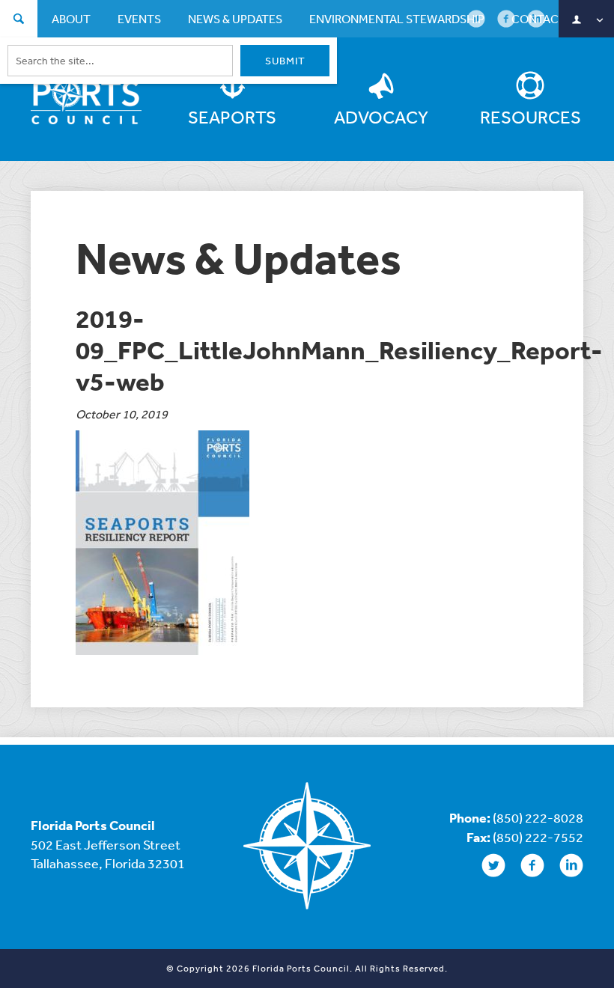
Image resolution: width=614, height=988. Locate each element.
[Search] (18, 20)
